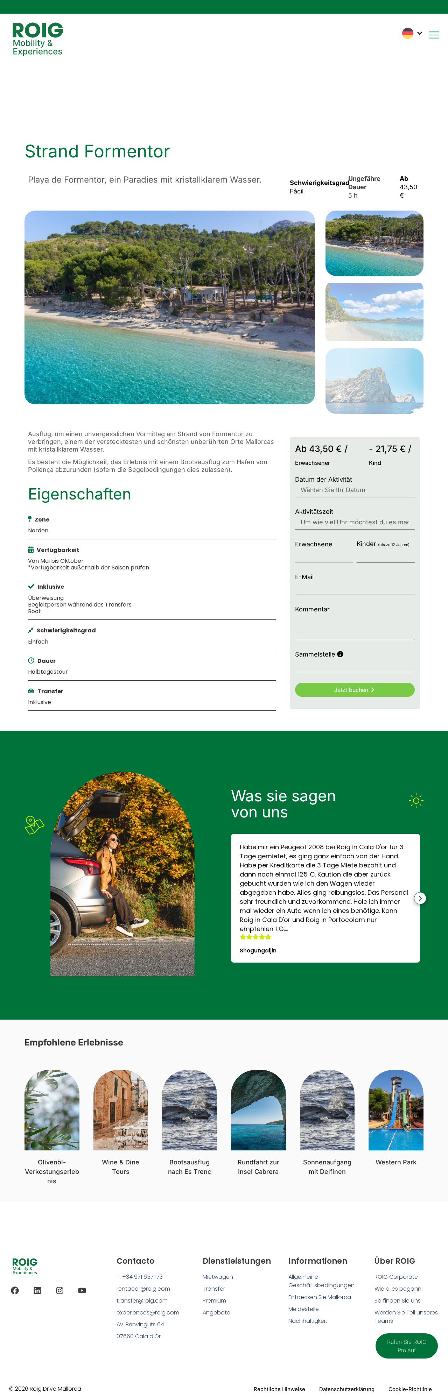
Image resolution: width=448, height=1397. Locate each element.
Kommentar (312, 609)
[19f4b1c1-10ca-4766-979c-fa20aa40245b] (169, 307)
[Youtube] (82, 1290)
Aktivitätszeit (314, 511)
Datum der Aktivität (323, 479)
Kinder (383, 543)
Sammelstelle (316, 654)
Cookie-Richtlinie (410, 1389)
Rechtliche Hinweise (279, 1389)
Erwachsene (313, 544)
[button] (231, 898)
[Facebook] (15, 1290)
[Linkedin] (37, 1290)
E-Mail (304, 577)
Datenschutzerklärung (346, 1389)
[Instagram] (60, 1290)
